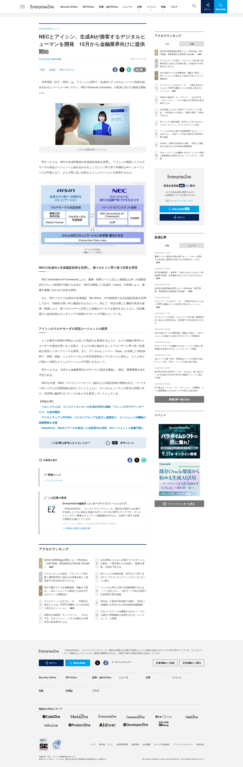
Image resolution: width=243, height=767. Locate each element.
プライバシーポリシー (183, 744)
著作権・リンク (106, 744)
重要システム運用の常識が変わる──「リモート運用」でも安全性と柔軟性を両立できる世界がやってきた (179, 258)
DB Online (88, 6)
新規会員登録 (180, 209)
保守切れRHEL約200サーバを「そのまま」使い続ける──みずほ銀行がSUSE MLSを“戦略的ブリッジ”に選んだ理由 (179, 374)
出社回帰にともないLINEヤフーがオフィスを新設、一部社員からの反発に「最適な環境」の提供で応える (122, 563)
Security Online (69, 6)
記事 (139, 6)
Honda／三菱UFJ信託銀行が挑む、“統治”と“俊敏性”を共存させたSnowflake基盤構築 (122, 602)
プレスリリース (54, 480)
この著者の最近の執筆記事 (76, 528)
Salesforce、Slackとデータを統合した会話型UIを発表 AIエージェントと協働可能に (92, 428)
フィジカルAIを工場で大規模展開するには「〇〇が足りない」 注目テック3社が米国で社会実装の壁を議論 (123, 591)
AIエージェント (67, 69)
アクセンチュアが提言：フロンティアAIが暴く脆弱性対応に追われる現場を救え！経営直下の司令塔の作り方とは (66, 577)
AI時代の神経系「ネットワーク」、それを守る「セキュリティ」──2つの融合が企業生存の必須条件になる (66, 618)
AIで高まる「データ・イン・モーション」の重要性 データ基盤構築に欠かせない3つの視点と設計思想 (179, 389)
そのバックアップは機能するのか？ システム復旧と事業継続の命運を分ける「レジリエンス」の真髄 (122, 615)
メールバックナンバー (181, 200)
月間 (192, 43)
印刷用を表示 (50, 460)
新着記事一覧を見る (179, 399)
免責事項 (135, 744)
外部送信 (200, 744)
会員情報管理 (122, 744)
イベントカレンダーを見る (181, 503)
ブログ (174, 6)
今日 (167, 43)
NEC (42, 69)
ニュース (127, 6)
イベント (151, 6)
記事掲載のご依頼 (165, 662)
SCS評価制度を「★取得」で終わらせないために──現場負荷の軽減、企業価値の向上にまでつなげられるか (179, 274)
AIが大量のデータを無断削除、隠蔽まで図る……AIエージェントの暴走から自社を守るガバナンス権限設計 (66, 591)
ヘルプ (93, 744)
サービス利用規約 (162, 744)
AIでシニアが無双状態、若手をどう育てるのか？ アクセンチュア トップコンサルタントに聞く (123, 577)
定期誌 (69, 690)
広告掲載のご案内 (191, 662)
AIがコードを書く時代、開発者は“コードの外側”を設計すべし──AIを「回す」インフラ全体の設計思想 (179, 360)
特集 (163, 6)
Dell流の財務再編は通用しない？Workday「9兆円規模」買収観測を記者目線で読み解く (66, 563)
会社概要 (147, 744)
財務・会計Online (108, 6)
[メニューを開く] (22, 6)
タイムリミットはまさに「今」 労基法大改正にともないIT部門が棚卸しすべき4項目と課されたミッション (66, 604)
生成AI (52, 69)
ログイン (181, 217)
